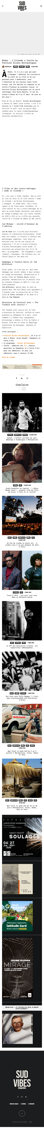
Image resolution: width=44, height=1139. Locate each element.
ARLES (9, 537)
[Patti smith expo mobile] (17, 894)
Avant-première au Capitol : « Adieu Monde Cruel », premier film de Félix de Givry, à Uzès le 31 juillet (22, 490)
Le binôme (23, 1104)
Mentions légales (14, 1104)
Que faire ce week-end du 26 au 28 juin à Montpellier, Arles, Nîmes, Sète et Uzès (22, 807)
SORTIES (32, 745)
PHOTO (23, 643)
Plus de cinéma (8, 357)
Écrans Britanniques (26, 343)
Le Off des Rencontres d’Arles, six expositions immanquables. (22, 647)
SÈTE (33, 537)
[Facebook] (18, 1097)
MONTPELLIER (18, 435)
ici (25, 346)
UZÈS (20, 485)
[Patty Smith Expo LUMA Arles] (22, 369)
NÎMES (27, 66)
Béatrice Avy (8, 66)
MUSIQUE (25, 435)
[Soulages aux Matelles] (22, 856)
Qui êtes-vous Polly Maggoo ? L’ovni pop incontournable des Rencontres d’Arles (22, 698)
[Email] (27, 378)
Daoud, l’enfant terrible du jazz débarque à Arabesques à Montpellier (22, 439)
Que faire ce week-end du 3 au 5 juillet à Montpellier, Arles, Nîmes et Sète (22, 753)
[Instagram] (22, 1097)
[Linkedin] (26, 1097)
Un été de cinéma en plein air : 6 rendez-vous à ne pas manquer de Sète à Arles (22, 545)
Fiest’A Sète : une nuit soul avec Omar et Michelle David (22, 596)
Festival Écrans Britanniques (16, 335)
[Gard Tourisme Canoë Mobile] (17, 931)
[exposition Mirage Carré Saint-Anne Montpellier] (17, 998)
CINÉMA (15, 66)
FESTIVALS (21, 66)
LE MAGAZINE (31, 1104)
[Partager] (16, 378)
